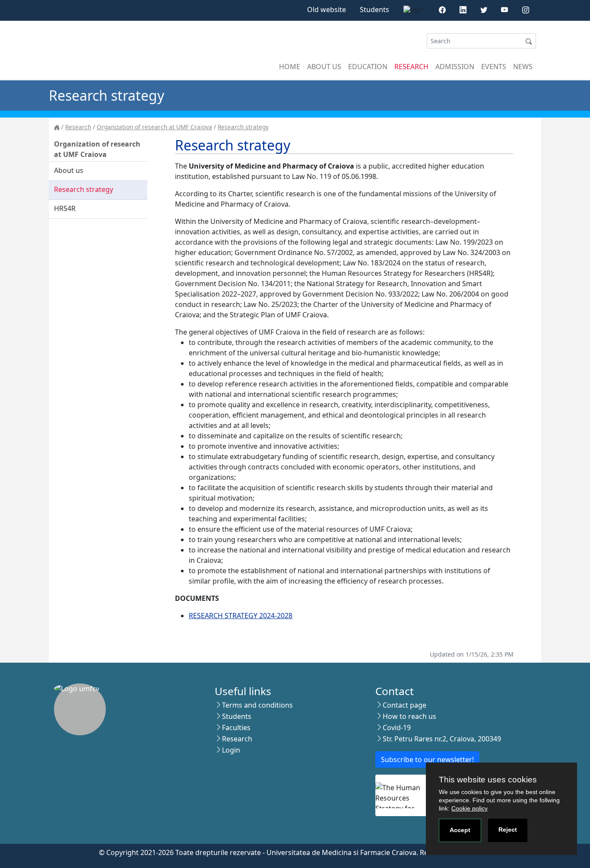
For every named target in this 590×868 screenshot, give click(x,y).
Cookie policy (469, 808)
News (523, 66)
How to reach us (409, 716)
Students (374, 9)
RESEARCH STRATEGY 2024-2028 (240, 615)
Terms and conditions (257, 705)
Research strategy (243, 127)
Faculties (236, 727)
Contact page (404, 705)
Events (493, 66)
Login (231, 750)
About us (324, 66)
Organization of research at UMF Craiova (154, 127)
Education (367, 66)
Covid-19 (397, 727)
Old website (326, 9)
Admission (454, 66)
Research (411, 66)
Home (289, 66)
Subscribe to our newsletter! (427, 759)
